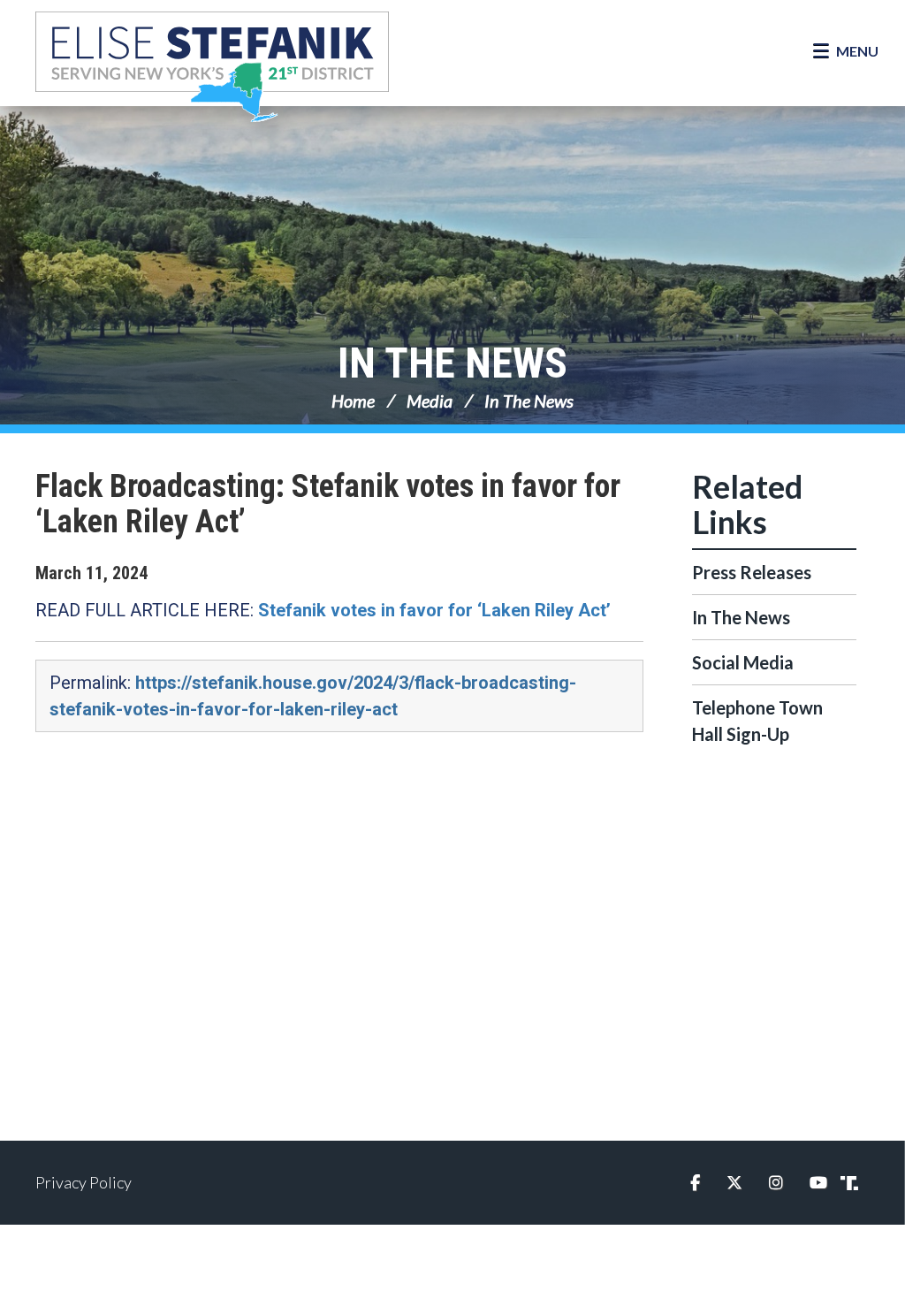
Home (353, 400)
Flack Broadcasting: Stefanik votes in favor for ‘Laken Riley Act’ (327, 504)
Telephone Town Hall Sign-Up (757, 721)
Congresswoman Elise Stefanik (212, 66)
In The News (452, 363)
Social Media (743, 662)
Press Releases (751, 572)
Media (429, 400)
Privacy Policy (83, 1182)
